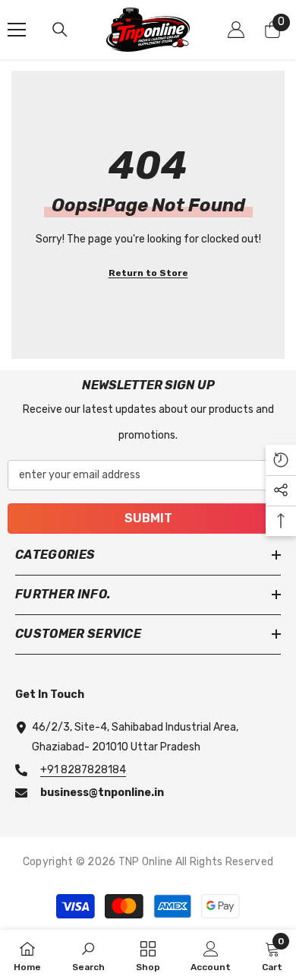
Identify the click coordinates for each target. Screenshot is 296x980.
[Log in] (236, 29)
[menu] (17, 30)
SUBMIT (148, 518)
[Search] (60, 30)
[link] (88, 955)
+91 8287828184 (83, 769)
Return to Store (148, 273)
